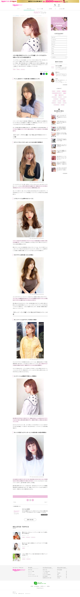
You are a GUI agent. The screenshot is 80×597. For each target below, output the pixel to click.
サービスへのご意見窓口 (47, 574)
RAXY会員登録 (59, 569)
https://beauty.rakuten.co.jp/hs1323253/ (38, 238)
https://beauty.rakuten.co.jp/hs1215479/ (38, 118)
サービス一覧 (15, 593)
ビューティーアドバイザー (32, 576)
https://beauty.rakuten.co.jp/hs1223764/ (38, 294)
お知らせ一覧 (45, 569)
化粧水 (64, 100)
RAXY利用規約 (45, 576)
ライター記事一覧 (44, 514)
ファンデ (64, 102)
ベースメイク (53, 39)
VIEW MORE (64, 84)
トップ (18, 8)
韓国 (55, 95)
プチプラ (54, 100)
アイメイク (53, 41)
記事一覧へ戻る (30, 519)
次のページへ (30, 496)
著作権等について (43, 586)
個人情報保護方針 (36, 586)
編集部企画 (64, 91)
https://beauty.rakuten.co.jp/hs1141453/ (38, 415)
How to (14, 69)
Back (14, 502)
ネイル (52, 48)
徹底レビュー (61, 95)
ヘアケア (27, 535)
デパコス (59, 102)
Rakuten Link (59, 576)
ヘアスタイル (28, 537)
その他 (52, 53)
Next (46, 502)
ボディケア (53, 44)
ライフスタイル (56, 104)
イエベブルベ (22, 69)
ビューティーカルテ (31, 574)
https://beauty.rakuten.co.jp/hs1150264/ (38, 359)
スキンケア (53, 37)
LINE (58, 574)
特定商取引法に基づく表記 (47, 577)
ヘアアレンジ (33, 537)
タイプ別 (62, 104)
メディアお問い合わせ (46, 571)
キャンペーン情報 (40, 8)
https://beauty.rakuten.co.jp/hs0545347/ (38, 476)
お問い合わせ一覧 (21, 593)
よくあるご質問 (61, 8)
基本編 (65, 93)
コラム (52, 51)
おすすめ (18, 69)
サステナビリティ (27, 593)
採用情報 (48, 586)
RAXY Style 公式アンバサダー (57, 93)
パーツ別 (59, 100)
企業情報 (32, 586)
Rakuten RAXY (17, 5)
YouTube (58, 577)
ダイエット (54, 102)
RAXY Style (29, 8)
